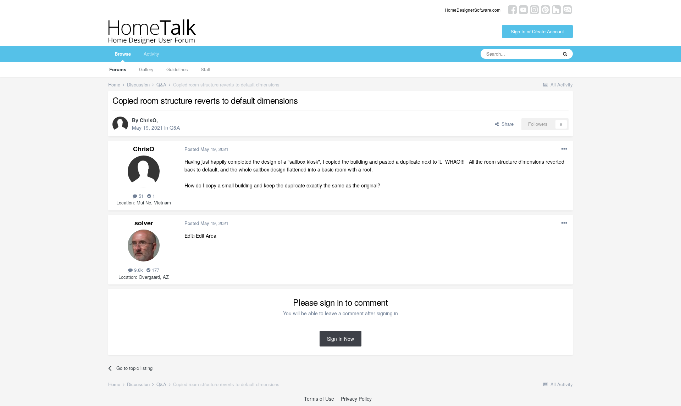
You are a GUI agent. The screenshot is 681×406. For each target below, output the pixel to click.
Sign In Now (340, 338)
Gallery (146, 69)
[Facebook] (512, 9)
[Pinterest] (545, 9)
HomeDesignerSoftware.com (472, 10)
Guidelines (177, 69)
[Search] (565, 54)
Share (506, 123)
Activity (151, 53)
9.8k (138, 269)
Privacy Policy (356, 398)
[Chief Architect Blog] (567, 9)
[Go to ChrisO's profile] (120, 124)
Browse (123, 53)
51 (140, 195)
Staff (205, 69)
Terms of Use (319, 398)
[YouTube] (523, 9)
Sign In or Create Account (537, 31)
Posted (206, 149)
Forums (117, 69)
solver (143, 222)
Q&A (175, 127)
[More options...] (564, 149)
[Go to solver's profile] (144, 245)
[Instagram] (534, 9)
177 (154, 269)
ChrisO (148, 120)
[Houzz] (556, 9)
